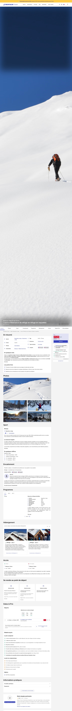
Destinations (29, 4)
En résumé (6, 328)
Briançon (16, 348)
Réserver (61, 341)
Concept (35, 4)
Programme (38, 328)
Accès (54, 328)
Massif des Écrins (22, 348)
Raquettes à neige (18, 338)
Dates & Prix (62, 328)
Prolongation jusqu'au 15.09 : (26, 1)
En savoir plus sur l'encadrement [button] (10, 485)
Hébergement (46, 328)
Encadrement (30, 328)
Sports (24, 4)
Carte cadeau (50, 4)
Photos (14, 328)
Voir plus (6, 361)
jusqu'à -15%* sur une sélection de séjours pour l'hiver (43, 1)
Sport (23, 328)
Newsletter (44, 4)
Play (39, 4)
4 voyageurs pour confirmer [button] (26, 619)
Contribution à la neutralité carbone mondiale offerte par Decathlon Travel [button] (20, 655)
